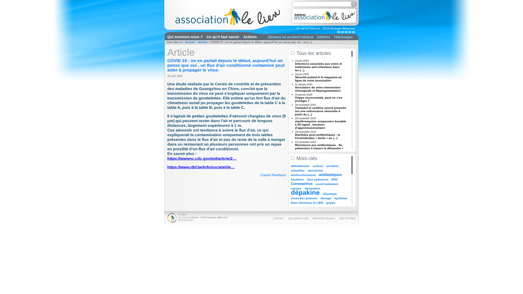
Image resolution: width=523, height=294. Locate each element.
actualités (298, 170)
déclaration (312, 188)
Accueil (190, 42)
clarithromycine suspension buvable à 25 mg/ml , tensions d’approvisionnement (320, 124)
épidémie (341, 198)
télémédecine (300, 166)
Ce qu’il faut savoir (223, 37)
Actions (250, 37)
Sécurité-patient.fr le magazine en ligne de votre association (318, 79)
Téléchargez (343, 37)
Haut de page (347, 218)
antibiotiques (330, 175)
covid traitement (327, 184)
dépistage (330, 193)
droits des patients (304, 198)
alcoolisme (315, 170)
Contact (278, 218)
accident (332, 166)
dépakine (305, 192)
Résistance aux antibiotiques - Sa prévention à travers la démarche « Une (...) (319, 148)
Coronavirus (302, 184)
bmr (335, 179)
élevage (326, 198)
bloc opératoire (317, 179)
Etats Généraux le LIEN (307, 202)
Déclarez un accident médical (290, 37)
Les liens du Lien (298, 218)
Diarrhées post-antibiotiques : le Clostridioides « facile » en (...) (317, 136)
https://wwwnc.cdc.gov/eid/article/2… (202, 158)
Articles (203, 42)
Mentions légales (324, 218)
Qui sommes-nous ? (185, 37)
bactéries (297, 179)
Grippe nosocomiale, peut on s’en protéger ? (318, 99)
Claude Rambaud (273, 175)
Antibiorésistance (303, 175)
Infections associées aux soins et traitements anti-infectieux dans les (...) (318, 67)
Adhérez (323, 37)
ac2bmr (318, 166)
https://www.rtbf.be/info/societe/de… (201, 167)
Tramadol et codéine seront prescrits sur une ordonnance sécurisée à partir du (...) (320, 111)
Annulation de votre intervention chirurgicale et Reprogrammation (318, 89)
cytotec (296, 188)
